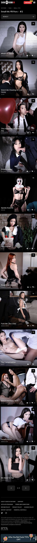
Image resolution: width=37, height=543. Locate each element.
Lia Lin (2, 94)
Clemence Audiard (6, 287)
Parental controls (20, 510)
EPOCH (17, 521)
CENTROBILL (24, 521)
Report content (6, 510)
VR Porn (3, 8)
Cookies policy (29, 507)
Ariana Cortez (5, 326)
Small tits (17, 8)
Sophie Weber (4, 55)
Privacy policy (17, 507)
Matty (2, 364)
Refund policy (5, 507)
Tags (9, 8)
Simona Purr (4, 441)
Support (20, 501)
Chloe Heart (4, 480)
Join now (28, 2)
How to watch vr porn (8, 501)
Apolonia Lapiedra (6, 171)
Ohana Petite (4, 133)
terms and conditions (22, 504)
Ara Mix (3, 210)
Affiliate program (7, 504)
